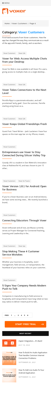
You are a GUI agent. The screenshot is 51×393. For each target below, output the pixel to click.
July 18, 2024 (24, 345)
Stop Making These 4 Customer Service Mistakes (20, 253)
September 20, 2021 (27, 362)
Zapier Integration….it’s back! (30, 341)
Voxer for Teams (24, 181)
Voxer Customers (9, 53)
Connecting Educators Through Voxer (24, 220)
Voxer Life (22, 53)
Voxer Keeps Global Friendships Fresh (24, 123)
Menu (7, 3)
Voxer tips (22, 246)
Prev (7, 315)
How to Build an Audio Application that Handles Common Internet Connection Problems (33, 355)
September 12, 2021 (27, 377)
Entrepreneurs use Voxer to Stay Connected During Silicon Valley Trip (23, 154)
